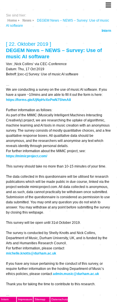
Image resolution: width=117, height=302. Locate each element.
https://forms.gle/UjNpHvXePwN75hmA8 (38, 100)
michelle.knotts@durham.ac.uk (31, 253)
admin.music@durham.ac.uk (76, 274)
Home (12, 20)
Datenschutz (59, 299)
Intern (106, 31)
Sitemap (40, 299)
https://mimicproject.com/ (26, 156)
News (27, 20)
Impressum (25, 299)
